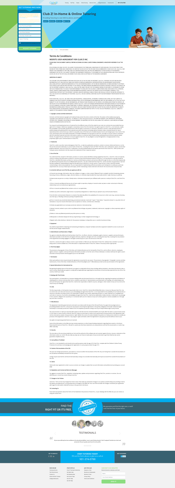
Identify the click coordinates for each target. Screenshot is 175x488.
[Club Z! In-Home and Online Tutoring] (53, 3)
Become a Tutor (93, 2)
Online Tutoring (84, 2)
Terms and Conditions (22, 17)
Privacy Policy (35, 16)
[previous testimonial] (55, 433)
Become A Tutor (87, 474)
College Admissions (102, 2)
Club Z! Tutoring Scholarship (73, 470)
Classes (77, 2)
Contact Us (52, 474)
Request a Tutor (87, 470)
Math (46, 21)
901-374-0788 (121, 2)
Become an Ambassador (89, 472)
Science (60, 21)
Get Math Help (70, 472)
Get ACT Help (70, 478)
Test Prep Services (54, 472)
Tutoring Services (53, 470)
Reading (52, 21)
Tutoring (66, 2)
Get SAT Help (70, 480)
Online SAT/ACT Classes (55, 476)
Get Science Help (71, 476)
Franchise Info (111, 2)
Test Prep (72, 2)
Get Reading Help (71, 474)
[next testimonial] (120, 433)
